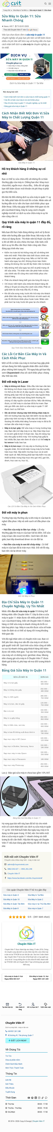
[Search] (45, 3)
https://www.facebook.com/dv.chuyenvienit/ (25, 878)
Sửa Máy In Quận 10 (11, 899)
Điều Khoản (9, 1088)
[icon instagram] (39, 1097)
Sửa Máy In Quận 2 (35, 899)
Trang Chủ (6, 10)
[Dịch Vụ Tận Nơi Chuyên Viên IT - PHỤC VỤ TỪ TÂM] (12, 3)
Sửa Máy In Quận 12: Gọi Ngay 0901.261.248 (38, 977)
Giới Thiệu (9, 1084)
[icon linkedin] (36, 1097)
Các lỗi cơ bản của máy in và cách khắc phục (22, 100)
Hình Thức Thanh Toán (14, 1068)
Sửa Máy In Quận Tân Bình (14, 904)
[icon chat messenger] (46, 1097)
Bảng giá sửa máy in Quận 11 (16, 106)
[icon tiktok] (43, 1097)
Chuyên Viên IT (14, 873)
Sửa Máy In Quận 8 (10, 908)
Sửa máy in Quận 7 (35, 908)
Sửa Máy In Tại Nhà (20, 10)
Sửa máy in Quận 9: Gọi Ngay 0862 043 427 (14, 977)
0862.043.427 (13, 869)
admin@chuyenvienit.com (18, 864)
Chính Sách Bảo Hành (13, 1064)
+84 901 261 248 (14, 1031)
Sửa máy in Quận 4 (10, 895)
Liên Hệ (8, 1080)
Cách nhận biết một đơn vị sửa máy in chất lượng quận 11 (27, 97)
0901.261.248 (26, 869)
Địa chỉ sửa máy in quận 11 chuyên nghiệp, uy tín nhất (26, 103)
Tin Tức (8, 1056)
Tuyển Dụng (10, 1092)
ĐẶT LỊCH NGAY (18, 1040)
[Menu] (49, 4)
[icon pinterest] (32, 1097)
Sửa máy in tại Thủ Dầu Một (39, 904)
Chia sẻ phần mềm (12, 1060)
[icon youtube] (29, 1097)
